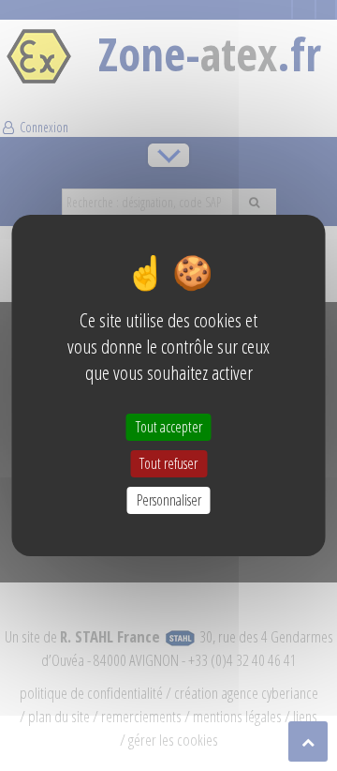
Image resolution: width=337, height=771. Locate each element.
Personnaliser (169, 500)
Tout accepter (169, 426)
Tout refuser (168, 463)
